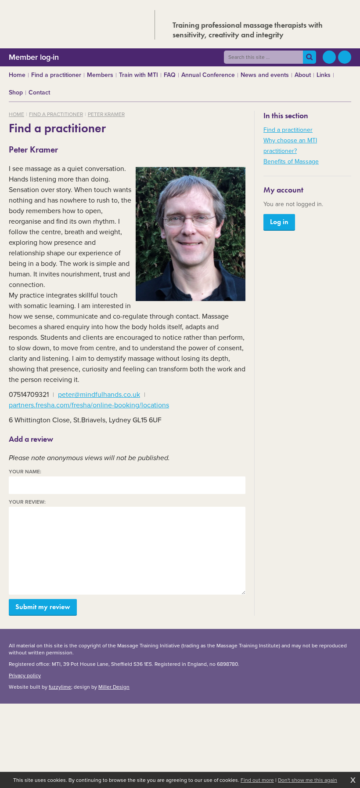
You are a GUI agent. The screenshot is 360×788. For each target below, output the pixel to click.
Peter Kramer (106, 114)
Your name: (25, 472)
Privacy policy (25, 675)
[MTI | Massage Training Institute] (73, 23)
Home (16, 114)
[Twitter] (329, 57)
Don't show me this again (307, 780)
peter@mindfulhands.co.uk (99, 394)
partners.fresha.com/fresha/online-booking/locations (89, 405)
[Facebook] (344, 57)
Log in (279, 222)
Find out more (257, 780)
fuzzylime (60, 687)
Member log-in (34, 57)
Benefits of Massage (291, 161)
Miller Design (114, 687)
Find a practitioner (56, 114)
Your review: (27, 502)
